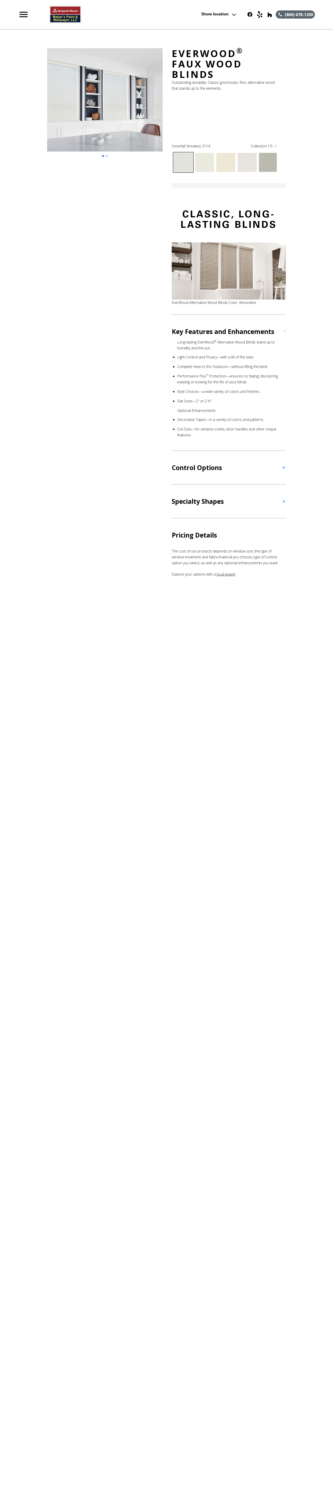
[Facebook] (250, 14)
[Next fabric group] (276, 146)
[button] (23, 14)
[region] (105, 104)
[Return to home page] (106, 14)
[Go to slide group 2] (107, 156)
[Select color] (183, 162)
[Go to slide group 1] (103, 156)
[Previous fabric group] (248, 146)
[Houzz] (270, 14)
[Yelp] (260, 14)
